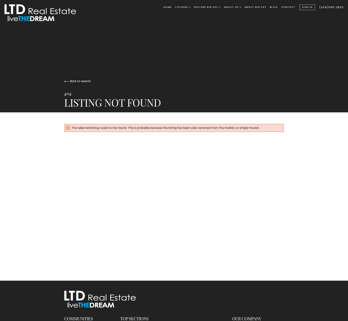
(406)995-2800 (331, 7)
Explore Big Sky (206, 7)
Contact (288, 7)
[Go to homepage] (43, 12)
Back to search (80, 81)
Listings (182, 7)
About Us (231, 7)
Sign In (307, 7)
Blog (274, 7)
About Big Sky (255, 7)
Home (167, 7)
